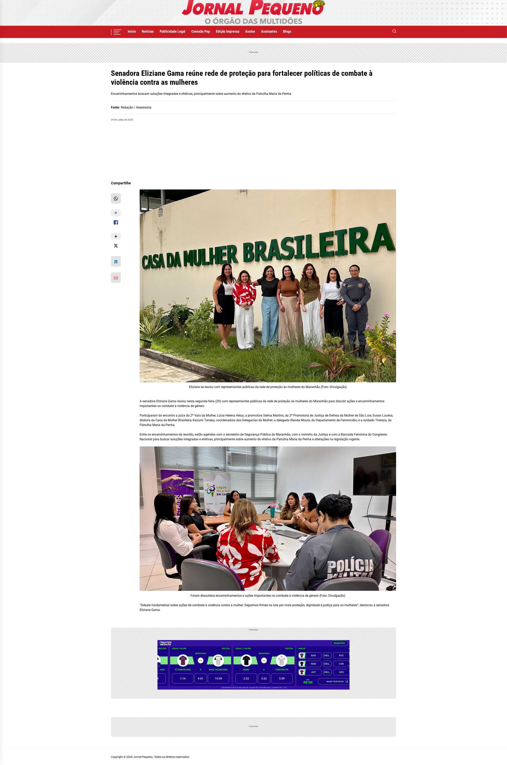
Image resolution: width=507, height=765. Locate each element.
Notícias (148, 31)
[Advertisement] (253, 151)
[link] (253, 13)
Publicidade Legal (172, 31)
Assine (250, 31)
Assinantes (269, 31)
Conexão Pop (200, 31)
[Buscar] (394, 31)
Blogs (287, 31)
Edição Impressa (227, 31)
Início (132, 31)
